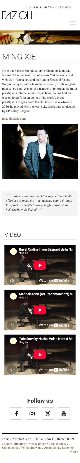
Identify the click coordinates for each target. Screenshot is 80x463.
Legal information (13, 444)
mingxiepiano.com (14, 118)
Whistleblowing (31, 448)
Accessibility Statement (59, 448)
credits (74, 451)
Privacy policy (37, 444)
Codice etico (10, 448)
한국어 (68, 7)
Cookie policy (57, 444)
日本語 (60, 7)
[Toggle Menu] (73, 23)
